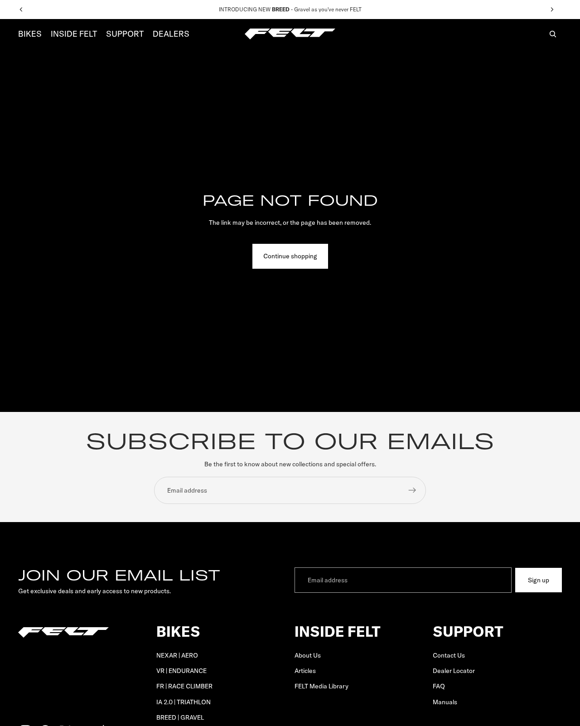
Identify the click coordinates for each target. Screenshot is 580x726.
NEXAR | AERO (177, 655)
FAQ (439, 686)
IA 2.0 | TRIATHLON (183, 702)
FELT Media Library (321, 686)
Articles (305, 671)
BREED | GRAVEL (180, 717)
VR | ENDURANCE (181, 671)
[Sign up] (412, 490)
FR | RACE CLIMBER (184, 686)
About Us (308, 655)
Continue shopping (290, 256)
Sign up (538, 580)
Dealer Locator (454, 671)
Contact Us (449, 655)
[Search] (553, 34)
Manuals (445, 702)
